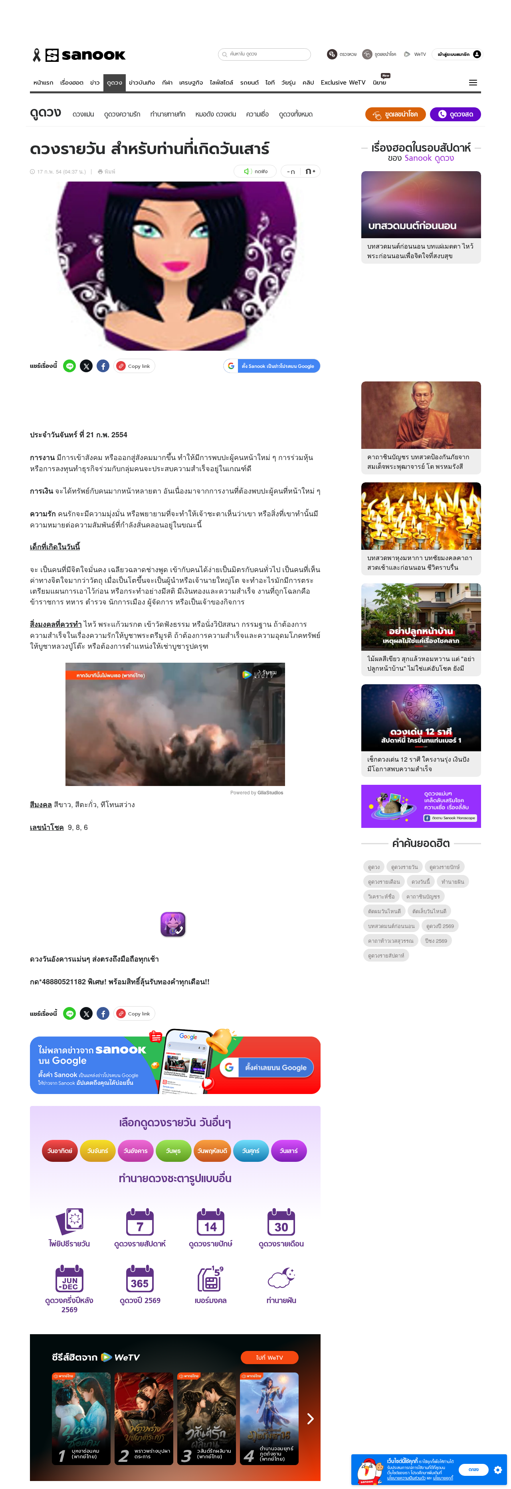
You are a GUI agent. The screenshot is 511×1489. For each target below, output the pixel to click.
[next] (311, 1419)
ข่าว (95, 82)
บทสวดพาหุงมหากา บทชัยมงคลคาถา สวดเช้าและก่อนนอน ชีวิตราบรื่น (419, 562)
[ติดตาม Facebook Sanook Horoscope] (421, 806)
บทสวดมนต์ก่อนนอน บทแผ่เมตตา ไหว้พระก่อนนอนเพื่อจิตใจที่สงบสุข (420, 250)
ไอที (270, 82)
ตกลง (474, 1469)
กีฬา (167, 82)
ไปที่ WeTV (269, 1358)
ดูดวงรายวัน (404, 867)
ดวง (36, 959)
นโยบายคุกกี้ (443, 1478)
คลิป (308, 82)
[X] (86, 365)
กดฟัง (261, 171)
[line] (69, 365)
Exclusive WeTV (343, 82)
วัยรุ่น (288, 82)
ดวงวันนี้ (421, 881)
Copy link (139, 366)
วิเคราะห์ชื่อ (381, 896)
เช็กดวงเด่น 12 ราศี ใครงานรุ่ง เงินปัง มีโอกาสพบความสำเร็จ (418, 763)
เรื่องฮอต (71, 82)
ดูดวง (114, 82)
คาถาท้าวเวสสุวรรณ (391, 940)
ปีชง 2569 (436, 940)
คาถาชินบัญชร (423, 896)
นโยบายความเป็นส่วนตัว (406, 1478)
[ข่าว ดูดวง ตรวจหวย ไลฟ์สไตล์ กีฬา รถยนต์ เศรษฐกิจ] (78, 55)
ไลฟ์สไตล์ (221, 82)
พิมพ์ (110, 171)
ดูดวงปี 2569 (440, 926)
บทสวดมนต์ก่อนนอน (391, 926)
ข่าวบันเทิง (142, 82)
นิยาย (379, 82)
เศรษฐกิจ (191, 82)
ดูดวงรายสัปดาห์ (386, 955)
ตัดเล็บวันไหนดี (429, 911)
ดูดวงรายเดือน (384, 881)
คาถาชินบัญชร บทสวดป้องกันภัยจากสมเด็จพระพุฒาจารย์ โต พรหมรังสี (418, 461)
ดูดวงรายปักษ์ (445, 867)
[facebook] (103, 365)
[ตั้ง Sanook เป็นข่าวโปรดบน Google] (175, 1061)
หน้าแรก (43, 82)
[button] (225, 54)
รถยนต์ (249, 82)
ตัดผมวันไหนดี (384, 911)
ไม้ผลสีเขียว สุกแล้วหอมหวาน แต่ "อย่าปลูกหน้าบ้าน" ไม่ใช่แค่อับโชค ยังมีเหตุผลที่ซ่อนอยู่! (421, 668)
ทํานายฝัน (453, 881)
